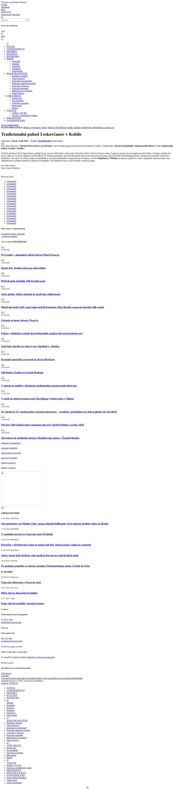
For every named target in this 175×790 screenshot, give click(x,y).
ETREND (13, 683)
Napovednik (6, 125)
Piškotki (79, 678)
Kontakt (15, 125)
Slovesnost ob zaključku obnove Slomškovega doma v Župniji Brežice (40, 437)
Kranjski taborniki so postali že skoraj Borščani (28, 359)
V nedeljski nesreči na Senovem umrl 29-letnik (27, 534)
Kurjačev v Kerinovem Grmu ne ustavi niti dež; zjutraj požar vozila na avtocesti (46, 544)
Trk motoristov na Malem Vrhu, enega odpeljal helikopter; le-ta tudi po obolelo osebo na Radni (54, 523)
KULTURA (12, 54)
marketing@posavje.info (11, 641)
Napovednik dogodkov (17, 778)
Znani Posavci (18, 93)
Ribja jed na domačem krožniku (19, 592)
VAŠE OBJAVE (14, 96)
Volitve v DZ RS (19, 113)
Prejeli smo (17, 98)
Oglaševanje (40, 678)
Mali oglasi (17, 105)
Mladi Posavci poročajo (22, 91)
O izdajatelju (29, 678)
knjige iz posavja (8, 463)
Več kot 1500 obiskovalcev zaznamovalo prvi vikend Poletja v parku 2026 (42, 424)
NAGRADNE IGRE (16, 120)
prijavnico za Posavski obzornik (41, 657)
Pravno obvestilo (61, 678)
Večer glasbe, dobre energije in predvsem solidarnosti (30, 294)
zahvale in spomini (9, 458)
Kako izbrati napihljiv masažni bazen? (23, 603)
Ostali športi (17, 71)
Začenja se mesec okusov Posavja (19, 320)
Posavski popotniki (20, 88)
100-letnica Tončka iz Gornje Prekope (22, 372)
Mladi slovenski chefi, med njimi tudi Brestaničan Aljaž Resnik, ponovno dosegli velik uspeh (52, 307)
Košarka (15, 64)
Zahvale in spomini (20, 103)
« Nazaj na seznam (9, 236)
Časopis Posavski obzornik (12, 678)
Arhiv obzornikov (14, 783)
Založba (72, 678)
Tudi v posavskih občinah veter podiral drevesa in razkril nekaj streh (39, 555)
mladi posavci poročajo (11, 453)
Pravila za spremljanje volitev (24, 115)
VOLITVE (11, 110)
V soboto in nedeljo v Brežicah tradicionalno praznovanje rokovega (39, 385)
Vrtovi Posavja (18, 78)
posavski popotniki (9, 448)
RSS (3, 9)
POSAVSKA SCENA (16, 773)
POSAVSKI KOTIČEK (17, 73)
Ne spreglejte (17, 101)
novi (3, 31)
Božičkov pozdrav (20, 76)
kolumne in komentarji (11, 443)
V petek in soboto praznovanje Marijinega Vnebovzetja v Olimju (37, 398)
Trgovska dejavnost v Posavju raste (21, 582)
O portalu (50, 678)
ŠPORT (10, 59)
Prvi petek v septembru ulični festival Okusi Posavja (30, 254)
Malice (15, 108)
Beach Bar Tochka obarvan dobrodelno (23, 268)
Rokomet (16, 66)
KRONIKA (12, 51)
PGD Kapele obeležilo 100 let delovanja (23, 281)
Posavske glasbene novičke (24, 83)
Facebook (5, 7)
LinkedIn (21, 234)
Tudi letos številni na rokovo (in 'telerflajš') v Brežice (30, 346)
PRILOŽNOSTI (14, 118)
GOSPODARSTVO (16, 49)
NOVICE (11, 46)
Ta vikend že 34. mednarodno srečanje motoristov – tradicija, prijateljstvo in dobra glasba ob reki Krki (59, 411)
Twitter (4, 5)
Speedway (16, 68)
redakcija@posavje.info (11, 622)
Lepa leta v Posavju (20, 86)
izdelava (4, 683)
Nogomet (16, 61)
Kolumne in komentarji (22, 81)
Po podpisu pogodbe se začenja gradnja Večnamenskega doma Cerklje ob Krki (45, 566)
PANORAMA (13, 56)
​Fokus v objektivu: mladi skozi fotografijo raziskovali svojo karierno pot (41, 333)
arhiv (3, 36)
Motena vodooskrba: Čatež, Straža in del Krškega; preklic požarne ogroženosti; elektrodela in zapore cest (68, 127)
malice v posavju (8, 468)
